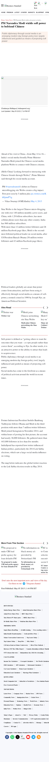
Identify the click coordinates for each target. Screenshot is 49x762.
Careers (6, 726)
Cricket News (35, 697)
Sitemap (38, 723)
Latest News (7, 693)
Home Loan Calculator (26, 669)
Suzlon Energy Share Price (12, 610)
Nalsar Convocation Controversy (14, 637)
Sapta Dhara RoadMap (11, 630)
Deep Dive (21, 641)
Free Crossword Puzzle (11, 685)
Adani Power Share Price (11, 614)
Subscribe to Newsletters (26, 681)
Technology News (22, 701)
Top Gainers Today (9, 641)
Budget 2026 (27, 709)
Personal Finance (9, 701)
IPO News (39, 693)
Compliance (7, 723)
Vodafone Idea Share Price (28, 621)
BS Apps (13, 726)
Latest (17, 12)
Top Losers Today (32, 637)
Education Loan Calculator (12, 673)
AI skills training (26, 630)
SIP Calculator (20, 665)
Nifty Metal (30, 641)
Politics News (17, 709)
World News (33, 701)
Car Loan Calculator (10, 669)
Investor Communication (20, 719)
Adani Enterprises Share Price (32, 610)
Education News (8, 705)
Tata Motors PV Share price (12, 618)
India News (9, 20)
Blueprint (40, 12)
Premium (10, 12)
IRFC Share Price (27, 614)
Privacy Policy (33, 715)
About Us (18, 715)
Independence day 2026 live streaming (31, 653)
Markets (31, 12)
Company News (18, 693)
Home (3, 12)
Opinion (18, 705)
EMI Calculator (8, 665)
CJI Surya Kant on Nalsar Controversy (16, 645)
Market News (30, 693)
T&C (24, 715)
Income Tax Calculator (11, 661)
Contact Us (17, 723)
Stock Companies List (10, 681)
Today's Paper (8, 715)
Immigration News (22, 697)
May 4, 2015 (36, 201)
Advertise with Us (28, 723)
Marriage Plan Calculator (31, 673)
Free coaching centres (39, 630)
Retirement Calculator (34, 665)
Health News (27, 705)
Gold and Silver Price (30, 634)
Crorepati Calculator (26, 661)
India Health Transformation (12, 634)
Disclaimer (7, 719)
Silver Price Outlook (37, 645)
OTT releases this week (11, 653)
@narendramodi (13, 186)
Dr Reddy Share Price (10, 621)
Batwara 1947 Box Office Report (14, 649)
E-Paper (24, 12)
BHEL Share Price (29, 618)
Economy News (38, 705)
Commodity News (9, 697)
